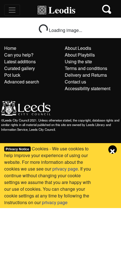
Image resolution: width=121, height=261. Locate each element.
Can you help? (18, 55)
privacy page (65, 169)
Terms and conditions (86, 68)
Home (10, 48)
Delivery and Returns (86, 75)
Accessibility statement (87, 88)
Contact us (75, 81)
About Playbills (80, 55)
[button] (107, 10)
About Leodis (78, 48)
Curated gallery (19, 68)
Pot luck (12, 75)
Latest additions (20, 61)
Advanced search (21, 81)
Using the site (78, 61)
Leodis (61, 10)
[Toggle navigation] (12, 10)
